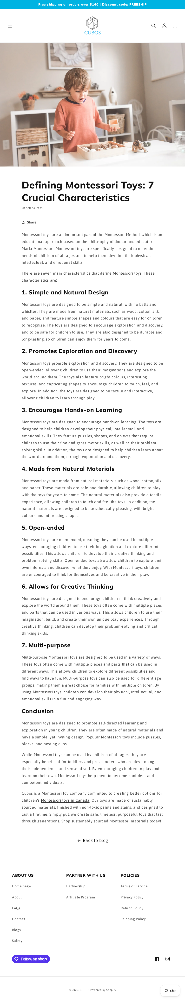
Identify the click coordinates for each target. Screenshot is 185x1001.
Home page (21, 886)
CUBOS (84, 989)
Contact (18, 919)
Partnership (76, 886)
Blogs (16, 930)
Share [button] (32, 222)
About (17, 897)
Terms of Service (134, 886)
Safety (17, 941)
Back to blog (95, 840)
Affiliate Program (80, 897)
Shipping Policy (133, 919)
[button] (10, 26)
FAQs (16, 908)
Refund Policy (132, 908)
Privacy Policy (132, 897)
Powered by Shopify (103, 989)
